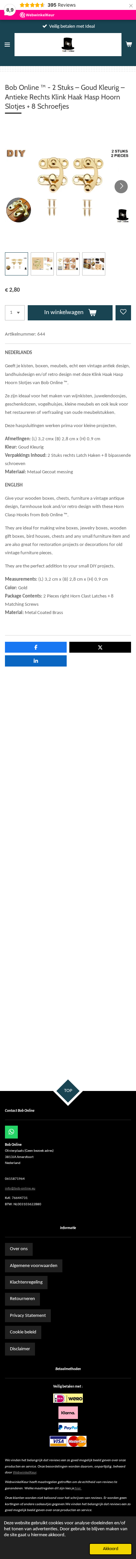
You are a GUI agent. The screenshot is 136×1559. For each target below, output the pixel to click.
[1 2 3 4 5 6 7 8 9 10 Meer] (15, 313)
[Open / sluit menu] (7, 44)
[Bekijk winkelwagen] (128, 44)
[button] (16, 263)
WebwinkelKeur (24, 1472)
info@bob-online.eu (20, 1188)
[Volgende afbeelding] (121, 186)
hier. (78, 1488)
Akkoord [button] (110, 1549)
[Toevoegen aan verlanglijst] (123, 313)
